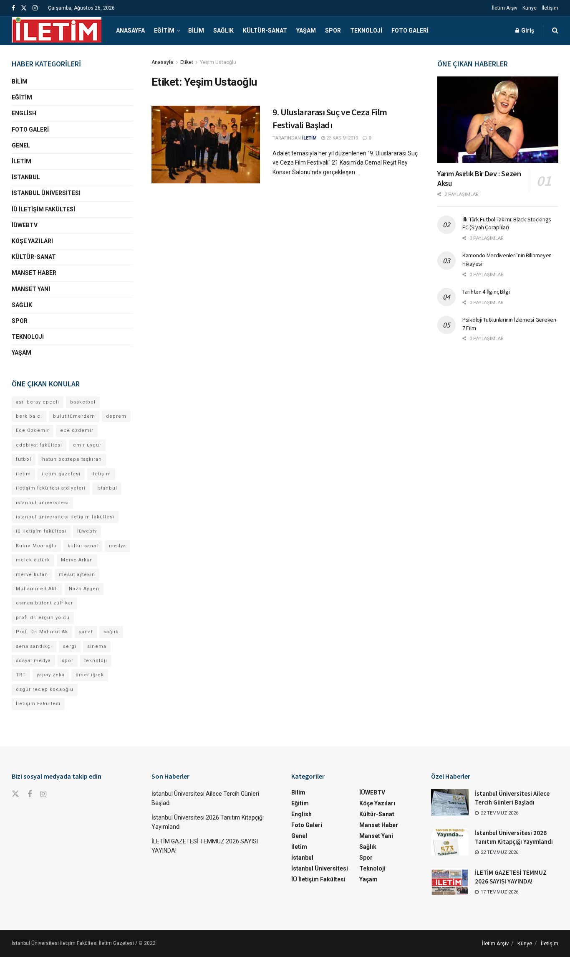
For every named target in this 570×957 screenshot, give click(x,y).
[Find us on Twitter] (24, 8)
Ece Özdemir (32, 430)
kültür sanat (83, 545)
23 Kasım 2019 (341, 138)
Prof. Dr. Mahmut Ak (42, 632)
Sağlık (223, 30)
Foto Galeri (410, 30)
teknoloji (95, 660)
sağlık (111, 632)
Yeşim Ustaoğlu (218, 62)
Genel (21, 145)
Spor (333, 30)
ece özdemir (76, 430)
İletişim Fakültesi (38, 703)
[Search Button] (555, 30)
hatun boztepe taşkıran (72, 459)
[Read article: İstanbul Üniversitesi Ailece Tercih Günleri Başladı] (450, 802)
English (24, 113)
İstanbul (26, 177)
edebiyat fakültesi (39, 445)
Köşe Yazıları (32, 241)
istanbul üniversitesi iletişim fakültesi (65, 517)
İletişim (550, 8)
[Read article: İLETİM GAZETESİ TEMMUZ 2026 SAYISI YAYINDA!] (450, 881)
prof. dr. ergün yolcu (43, 617)
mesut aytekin (77, 574)
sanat (86, 632)
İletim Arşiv (504, 8)
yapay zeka (51, 675)
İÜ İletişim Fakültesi (43, 209)
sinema (96, 646)
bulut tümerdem (74, 416)
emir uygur (87, 445)
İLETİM (309, 138)
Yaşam (306, 30)
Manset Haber (34, 272)
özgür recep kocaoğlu (44, 689)
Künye (529, 8)
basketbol (83, 402)
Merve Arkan (77, 560)
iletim (23, 474)
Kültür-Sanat (265, 30)
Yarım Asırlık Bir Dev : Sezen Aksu (479, 178)
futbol (23, 459)
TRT (21, 675)
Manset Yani (31, 289)
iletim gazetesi (61, 474)
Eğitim (164, 30)
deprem (116, 416)
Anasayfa (130, 30)
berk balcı (29, 416)
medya (117, 545)
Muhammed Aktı (37, 588)
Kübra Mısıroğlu (36, 545)
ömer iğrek (90, 675)
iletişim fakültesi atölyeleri (51, 488)
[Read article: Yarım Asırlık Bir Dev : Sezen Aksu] (497, 119)
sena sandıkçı (34, 646)
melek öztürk (33, 560)
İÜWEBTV (25, 225)
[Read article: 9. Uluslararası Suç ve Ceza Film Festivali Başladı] (205, 144)
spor (67, 660)
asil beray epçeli (37, 402)
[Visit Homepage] (56, 30)
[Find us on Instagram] (35, 8)
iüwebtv (87, 531)
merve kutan (32, 574)
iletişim (101, 474)
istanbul (106, 488)
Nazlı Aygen (84, 588)
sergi (69, 646)
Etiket (186, 62)
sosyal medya (33, 660)
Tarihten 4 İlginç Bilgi (486, 291)
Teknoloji (366, 30)
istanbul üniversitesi (42, 502)
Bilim (196, 30)
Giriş (527, 30)
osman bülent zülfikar (44, 603)
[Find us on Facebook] (13, 8)
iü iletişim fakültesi (41, 531)
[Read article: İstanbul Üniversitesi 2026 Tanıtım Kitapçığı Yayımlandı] (450, 841)
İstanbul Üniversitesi (46, 193)
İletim (21, 161)
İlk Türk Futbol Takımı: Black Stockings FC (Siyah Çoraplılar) (506, 223)
